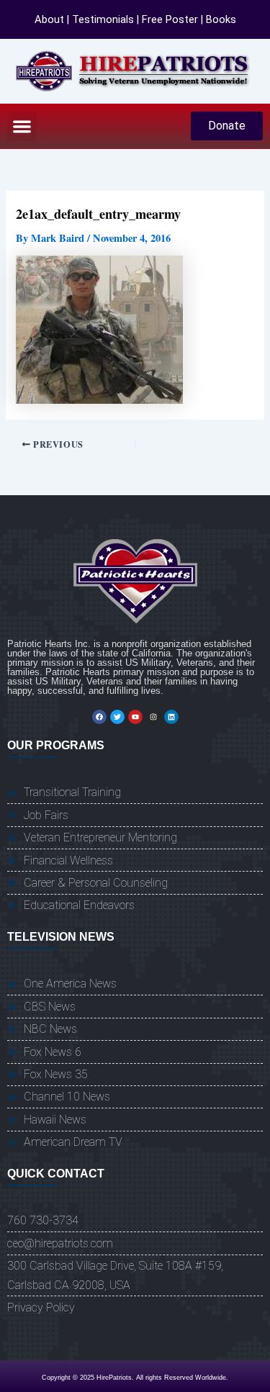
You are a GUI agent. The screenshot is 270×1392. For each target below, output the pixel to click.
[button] (22, 126)
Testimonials (103, 19)
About (49, 19)
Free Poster (170, 19)
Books (221, 19)
